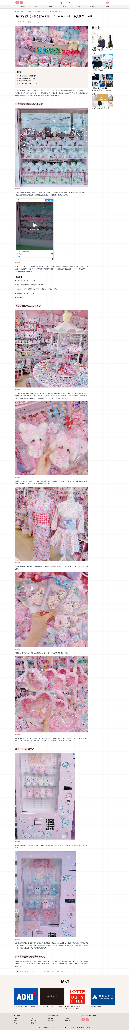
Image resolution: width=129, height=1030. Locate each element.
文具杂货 (23, 11)
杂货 (53, 971)
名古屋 (27, 971)
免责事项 (50, 1018)
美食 (78, 6)
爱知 (58, 971)
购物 (107, 6)
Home (17, 11)
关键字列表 (51, 1021)
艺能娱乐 (93, 6)
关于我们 (67, 1018)
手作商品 (34, 971)
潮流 (36, 6)
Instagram (20, 297)
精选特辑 (67, 1021)
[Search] (112, 2)
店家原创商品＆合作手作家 (27, 78)
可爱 (21, 971)
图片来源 (17, 188)
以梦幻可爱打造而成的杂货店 (28, 76)
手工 (40, 971)
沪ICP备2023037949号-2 (83, 1027)
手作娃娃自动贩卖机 (25, 81)
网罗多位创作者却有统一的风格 (28, 83)
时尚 (64, 6)
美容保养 (22, 6)
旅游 (50, 6)
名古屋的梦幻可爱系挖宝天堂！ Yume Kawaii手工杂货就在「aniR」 (46, 11)
